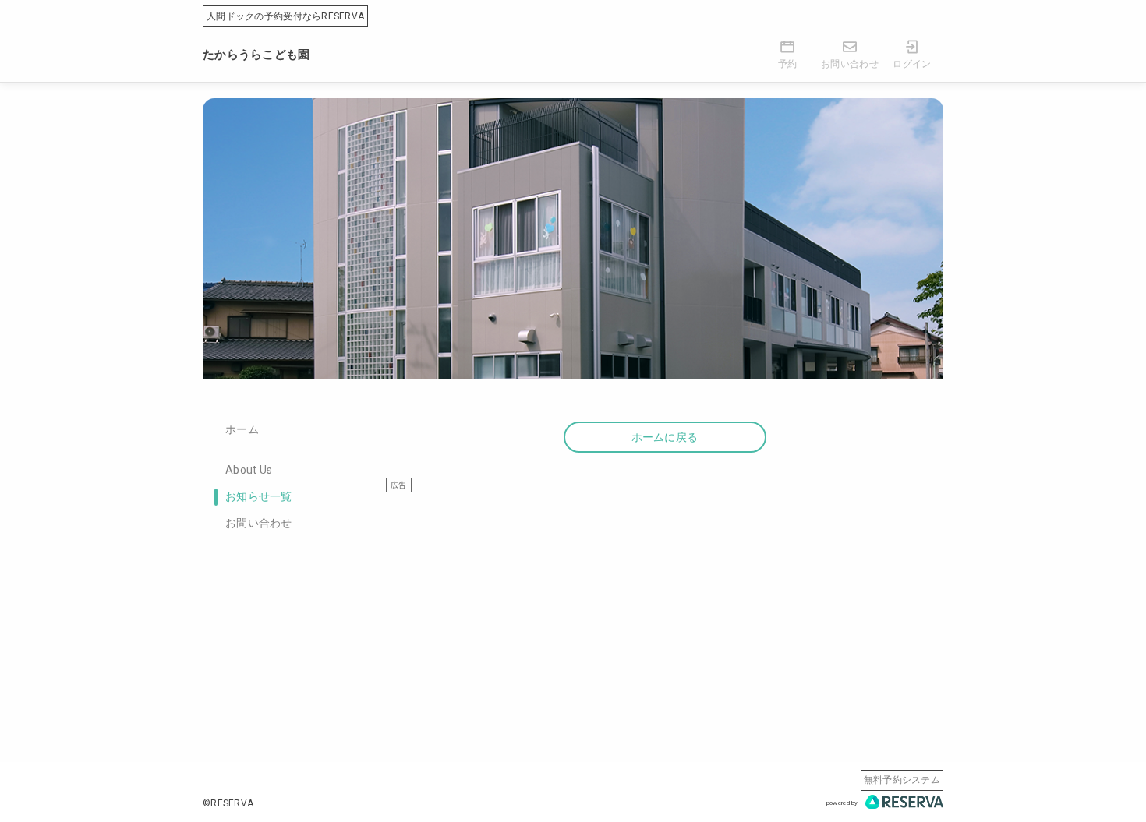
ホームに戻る (665, 437)
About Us (248, 470)
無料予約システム (902, 779)
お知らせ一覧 (258, 496)
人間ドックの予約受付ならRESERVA (285, 16)
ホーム (242, 429)
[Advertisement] (664, 602)
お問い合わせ (258, 523)
